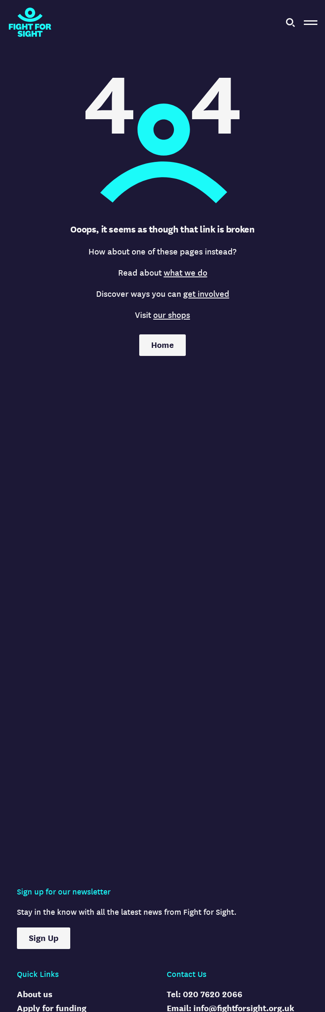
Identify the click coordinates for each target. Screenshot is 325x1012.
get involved (206, 294)
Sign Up (43, 938)
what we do (185, 273)
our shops (171, 315)
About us (34, 994)
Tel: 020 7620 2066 (204, 994)
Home (162, 345)
